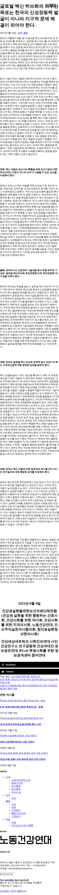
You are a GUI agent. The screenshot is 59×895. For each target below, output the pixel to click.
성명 (20, 33)
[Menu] (52, 5)
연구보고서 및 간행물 (22, 825)
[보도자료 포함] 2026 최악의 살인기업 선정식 (23, 759)
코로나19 (35, 676)
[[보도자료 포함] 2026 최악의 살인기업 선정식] (24, 753)
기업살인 (16, 816)
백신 (7, 676)
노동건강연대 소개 (20, 780)
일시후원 (16, 789)
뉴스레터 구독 (7, 891)
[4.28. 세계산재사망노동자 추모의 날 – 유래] (22, 700)
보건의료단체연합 (20, 676)
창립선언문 (17, 783)
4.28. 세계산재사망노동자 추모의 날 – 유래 (21, 707)
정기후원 (16, 786)
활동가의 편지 (18, 813)
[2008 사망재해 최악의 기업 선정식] (18, 735)
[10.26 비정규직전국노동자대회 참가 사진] (22, 718)
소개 (8, 777)
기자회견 (16, 810)
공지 (8, 795)
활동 (25, 33)
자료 (8, 819)
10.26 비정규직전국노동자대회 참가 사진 (20, 724)
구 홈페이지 (20, 891)
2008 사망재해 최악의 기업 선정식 (17, 742)
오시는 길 (16, 792)
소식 (13, 804)
